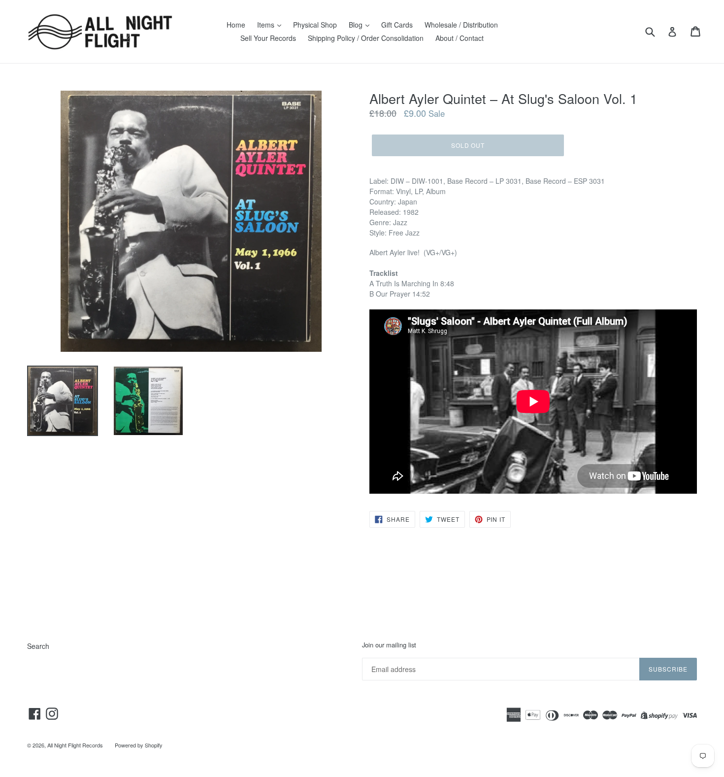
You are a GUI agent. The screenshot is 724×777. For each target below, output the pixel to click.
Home (236, 25)
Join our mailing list (389, 645)
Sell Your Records (268, 38)
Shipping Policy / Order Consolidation (366, 38)
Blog (356, 25)
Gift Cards (397, 25)
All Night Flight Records (75, 745)
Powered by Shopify (139, 745)
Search (38, 646)
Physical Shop (315, 25)
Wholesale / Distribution (461, 25)
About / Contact (459, 38)
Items (266, 25)
